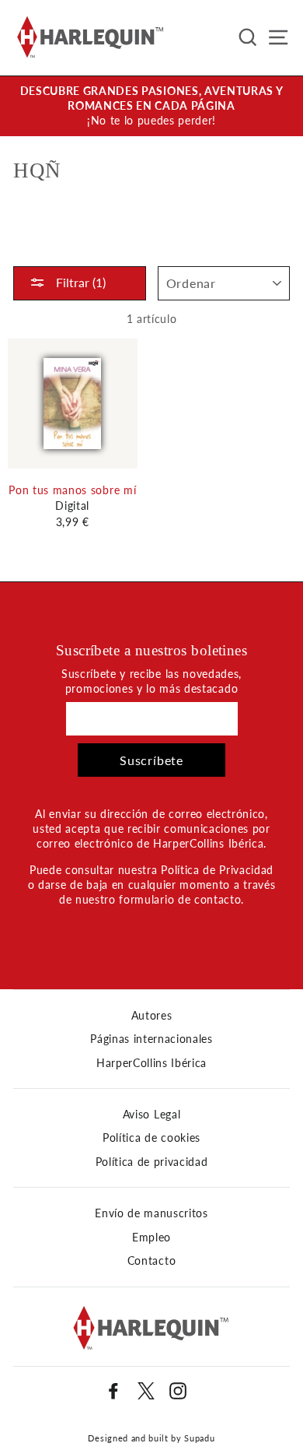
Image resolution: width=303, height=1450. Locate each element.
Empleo (151, 1237)
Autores (151, 1015)
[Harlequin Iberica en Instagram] (177, 1390)
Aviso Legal (151, 1114)
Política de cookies (151, 1138)
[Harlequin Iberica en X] (146, 1390)
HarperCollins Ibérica (151, 1063)
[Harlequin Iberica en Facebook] (113, 1390)
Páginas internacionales (151, 1039)
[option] (151, 106)
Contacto (151, 1261)
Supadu (199, 1438)
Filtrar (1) (79, 282)
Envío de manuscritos (151, 1213)
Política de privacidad (152, 1162)
